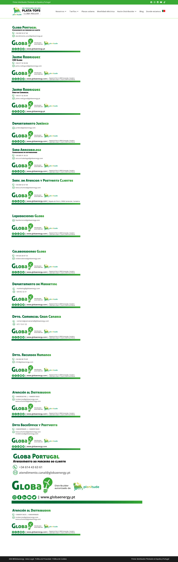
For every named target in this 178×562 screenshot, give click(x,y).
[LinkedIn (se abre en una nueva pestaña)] (157, 2)
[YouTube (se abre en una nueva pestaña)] (161, 2)
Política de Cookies (60, 559)
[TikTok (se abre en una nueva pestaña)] (164, 2)
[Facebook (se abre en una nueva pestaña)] (151, 2)
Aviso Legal (29, 559)
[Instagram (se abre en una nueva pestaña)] (154, 2)
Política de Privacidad (43, 559)
